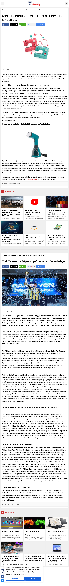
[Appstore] (2, 580)
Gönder (24, 25)
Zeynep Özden (15, 504)
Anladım (33, 578)
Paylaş (6, 25)
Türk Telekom (7, 504)
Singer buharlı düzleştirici (14, 183)
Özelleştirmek (15, 578)
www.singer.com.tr (31, 179)
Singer (5, 183)
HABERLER (13, 10)
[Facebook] (2, 576)
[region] (23, 571)
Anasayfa (6, 10)
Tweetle (15, 25)
